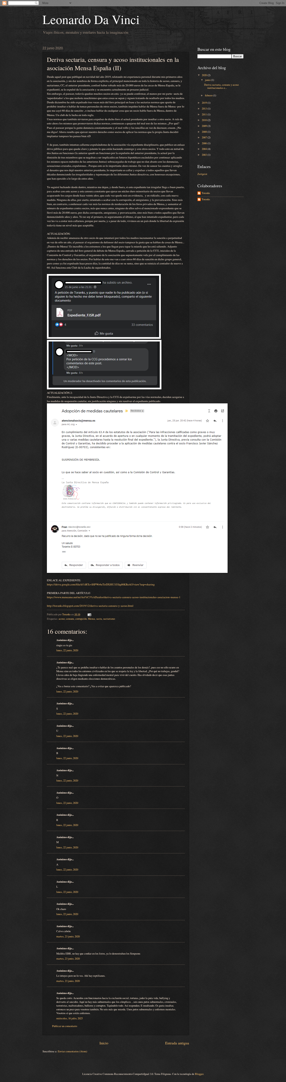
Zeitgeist (202, 174)
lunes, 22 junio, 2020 (67, 650)
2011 (204, 114)
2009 (204, 126)
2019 (204, 103)
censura (70, 619)
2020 (204, 75)
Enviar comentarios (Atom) (72, 1051)
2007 (204, 137)
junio (208, 80)
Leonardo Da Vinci (91, 19)
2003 (204, 155)
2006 (204, 143)
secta (99, 619)
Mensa (91, 619)
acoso (62, 619)
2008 (204, 132)
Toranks (206, 193)
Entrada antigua (177, 1042)
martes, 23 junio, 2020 (68, 936)
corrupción (81, 619)
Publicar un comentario (64, 1026)
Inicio (103, 1042)
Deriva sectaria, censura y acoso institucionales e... (221, 86)
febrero (209, 95)
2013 (204, 108)
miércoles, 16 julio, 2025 (69, 1018)
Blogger (199, 1074)
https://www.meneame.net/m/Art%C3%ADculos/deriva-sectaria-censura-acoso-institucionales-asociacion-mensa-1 (113, 597)
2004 (204, 149)
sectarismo (109, 619)
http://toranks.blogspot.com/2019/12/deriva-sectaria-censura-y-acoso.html (90, 606)
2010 (204, 120)
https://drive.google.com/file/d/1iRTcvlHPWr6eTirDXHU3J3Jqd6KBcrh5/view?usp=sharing (101, 584)
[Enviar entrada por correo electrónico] (89, 614)
